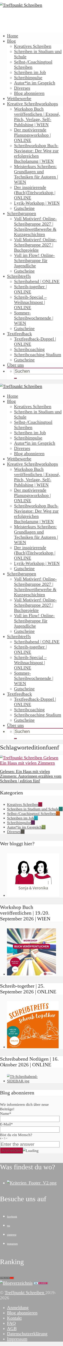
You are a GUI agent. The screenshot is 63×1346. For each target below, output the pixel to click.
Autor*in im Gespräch (34, 82)
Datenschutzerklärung (27, 1333)
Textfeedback (19, 333)
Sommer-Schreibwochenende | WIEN (33, 318)
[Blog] (16, 1283)
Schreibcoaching (29, 349)
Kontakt (14, 1318)
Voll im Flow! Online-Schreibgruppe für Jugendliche (34, 260)
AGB (12, 1328)
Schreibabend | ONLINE (36, 281)
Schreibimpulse (28, 77)
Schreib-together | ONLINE (30, 289)
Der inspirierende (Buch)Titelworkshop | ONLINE (34, 192)
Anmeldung (18, 1307)
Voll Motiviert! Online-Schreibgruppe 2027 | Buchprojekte (35, 245)
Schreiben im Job (30, 72)
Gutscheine (24, 208)
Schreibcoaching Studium (37, 354)
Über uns (15, 365)
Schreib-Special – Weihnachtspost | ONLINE (30, 302)
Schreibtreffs (19, 276)
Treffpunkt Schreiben (25, 1292)
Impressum (17, 1338)
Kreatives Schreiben (32, 46)
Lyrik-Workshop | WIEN (37, 203)
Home (12, 35)
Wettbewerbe (19, 98)
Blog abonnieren (29, 93)
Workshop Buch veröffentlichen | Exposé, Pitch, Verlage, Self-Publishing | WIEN (37, 116)
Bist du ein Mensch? (16, 1136)
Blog (11, 41)
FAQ (11, 1323)
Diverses (22, 88)
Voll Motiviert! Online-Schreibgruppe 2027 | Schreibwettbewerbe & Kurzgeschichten (35, 226)
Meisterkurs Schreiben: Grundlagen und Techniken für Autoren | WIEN (36, 174)
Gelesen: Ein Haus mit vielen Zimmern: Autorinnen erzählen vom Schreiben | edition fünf (30, 776)
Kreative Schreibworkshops (32, 103)
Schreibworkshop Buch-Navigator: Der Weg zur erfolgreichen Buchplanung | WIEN (36, 153)
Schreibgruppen (21, 213)
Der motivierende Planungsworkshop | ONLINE (32, 135)
